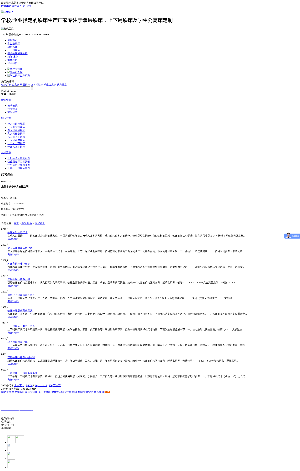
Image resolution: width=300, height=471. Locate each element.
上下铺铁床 (14, 50)
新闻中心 (6, 99)
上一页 (18, 385)
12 (42, 385)
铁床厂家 (6, 84)
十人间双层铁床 (16, 140)
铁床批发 (62, 84)
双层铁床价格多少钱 (19, 279)
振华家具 (18, 412)
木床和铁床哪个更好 (19, 263)
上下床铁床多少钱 (18, 341)
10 (36, 385)
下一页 (57, 385)
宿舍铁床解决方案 (18, 53)
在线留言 (17, 6)
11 (39, 385)
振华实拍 (13, 60)
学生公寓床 (14, 43)
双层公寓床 (31, 392)
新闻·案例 (13, 56)
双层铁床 (13, 46)
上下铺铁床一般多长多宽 (21, 326)
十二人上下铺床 (16, 143)
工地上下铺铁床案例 (19, 168)
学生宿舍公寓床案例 (19, 165)
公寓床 (15, 84)
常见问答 (13, 112)
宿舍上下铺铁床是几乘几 (21, 295)
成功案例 (6, 152)
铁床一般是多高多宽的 (20, 310)
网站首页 (13, 40)
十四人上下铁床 (16, 146)
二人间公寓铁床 (16, 127)
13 (45, 385)
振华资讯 (13, 105)
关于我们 (27, 6)
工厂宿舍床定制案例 (19, 158)
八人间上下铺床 (16, 137)
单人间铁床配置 (16, 123)
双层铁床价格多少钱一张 (21, 357)
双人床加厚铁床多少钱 (20, 248)
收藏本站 (6, 6)
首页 (16, 223)
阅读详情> (13, 239)
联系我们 (13, 63)
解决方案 (6, 118)
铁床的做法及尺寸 (18, 232)
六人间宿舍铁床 (16, 133)
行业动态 (13, 109)
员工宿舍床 (44, 392)
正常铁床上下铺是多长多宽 (23, 373)
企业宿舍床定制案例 (19, 161)
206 (50, 385)
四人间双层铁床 (16, 130)
